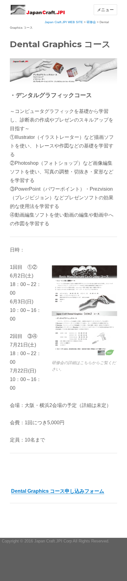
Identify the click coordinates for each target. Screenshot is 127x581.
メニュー (105, 9)
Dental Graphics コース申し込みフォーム (57, 491)
